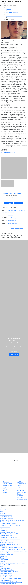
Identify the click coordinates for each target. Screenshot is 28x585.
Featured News (4, 559)
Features (17, 228)
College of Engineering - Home (8, 537)
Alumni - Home (4, 510)
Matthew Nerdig (12, 223)
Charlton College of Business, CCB (9, 523)
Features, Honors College (7, 570)
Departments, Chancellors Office (9, 522)
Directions (6, 482)
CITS (1, 529)
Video (21, 228)
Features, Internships (6, 573)
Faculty (2, 558)
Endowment (3, 556)
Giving (1, 566)
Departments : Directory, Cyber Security (11, 547)
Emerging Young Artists (6, 554)
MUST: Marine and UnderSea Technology (11, 582)
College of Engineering (6, 535)
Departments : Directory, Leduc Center (10, 578)
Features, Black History (6, 515)
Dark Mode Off (14, 503)
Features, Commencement (7, 542)
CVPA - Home (3, 546)
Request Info (20, 490)
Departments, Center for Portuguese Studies (12, 520)
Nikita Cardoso (12, 220)
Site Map (5, 490)
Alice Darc (10, 215)
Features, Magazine (5, 580)
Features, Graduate (5, 568)
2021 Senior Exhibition (12, 12)
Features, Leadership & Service (8, 577)
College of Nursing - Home (7, 541)
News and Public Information (8, 583)
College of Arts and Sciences (7, 532)
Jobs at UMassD (7, 483)
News (12, 228)
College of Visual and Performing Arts (10, 544)
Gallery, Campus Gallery (6, 517)
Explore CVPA (9, 9)
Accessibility (20, 495)
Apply (18, 487)
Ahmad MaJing (12, 218)
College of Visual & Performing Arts (12, 193)
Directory (19, 485)
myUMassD (20, 482)
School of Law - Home (6, 575)
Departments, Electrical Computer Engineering (12, 549)
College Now (3, 530)
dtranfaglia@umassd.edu (8, 152)
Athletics (2, 513)
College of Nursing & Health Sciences (10, 539)
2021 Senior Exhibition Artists (14, 16)
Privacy (5, 489)
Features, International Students (9, 571)
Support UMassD (21, 483)
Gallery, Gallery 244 (5, 565)
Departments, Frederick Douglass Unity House (12, 563)
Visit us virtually (14, 354)
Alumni (2, 511)
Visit (18, 489)
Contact (5, 492)
